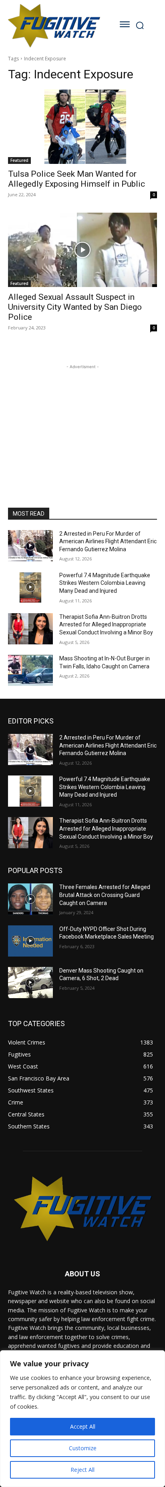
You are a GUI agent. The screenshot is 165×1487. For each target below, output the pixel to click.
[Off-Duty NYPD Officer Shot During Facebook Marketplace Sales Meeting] (30, 941)
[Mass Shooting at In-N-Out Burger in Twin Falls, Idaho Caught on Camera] (30, 670)
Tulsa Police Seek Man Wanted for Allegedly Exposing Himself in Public (76, 179)
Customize (83, 1448)
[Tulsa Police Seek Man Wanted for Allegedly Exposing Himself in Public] (82, 127)
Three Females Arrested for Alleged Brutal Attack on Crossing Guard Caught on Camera (104, 895)
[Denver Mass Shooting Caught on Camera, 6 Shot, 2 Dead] (30, 982)
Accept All (82, 1426)
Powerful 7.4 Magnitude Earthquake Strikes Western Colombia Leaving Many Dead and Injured (104, 583)
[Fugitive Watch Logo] (53, 25)
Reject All (82, 1469)
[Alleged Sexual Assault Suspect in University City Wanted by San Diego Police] (82, 250)
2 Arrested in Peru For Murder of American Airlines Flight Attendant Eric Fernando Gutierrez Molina (108, 541)
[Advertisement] (82, 421)
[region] (82, 1418)
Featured (19, 160)
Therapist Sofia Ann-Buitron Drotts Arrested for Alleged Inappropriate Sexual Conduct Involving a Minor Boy (106, 625)
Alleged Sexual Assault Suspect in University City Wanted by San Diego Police (75, 307)
